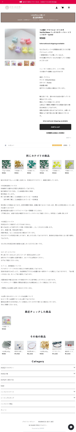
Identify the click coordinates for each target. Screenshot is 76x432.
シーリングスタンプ (7, 398)
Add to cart (55, 127)
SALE (2, 386)
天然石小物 (4, 374)
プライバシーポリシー (28, 421)
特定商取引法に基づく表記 (46, 421)
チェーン (4, 410)
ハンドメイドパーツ (7, 392)
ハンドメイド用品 (6, 404)
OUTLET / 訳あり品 (7, 380)
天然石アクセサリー (7, 368)
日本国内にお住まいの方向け (55, 133)
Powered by (36, 428)
